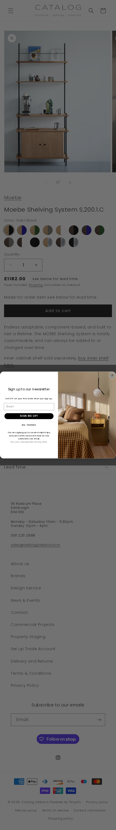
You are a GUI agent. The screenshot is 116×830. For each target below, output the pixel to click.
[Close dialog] (112, 375)
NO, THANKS (29, 425)
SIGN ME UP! (29, 416)
